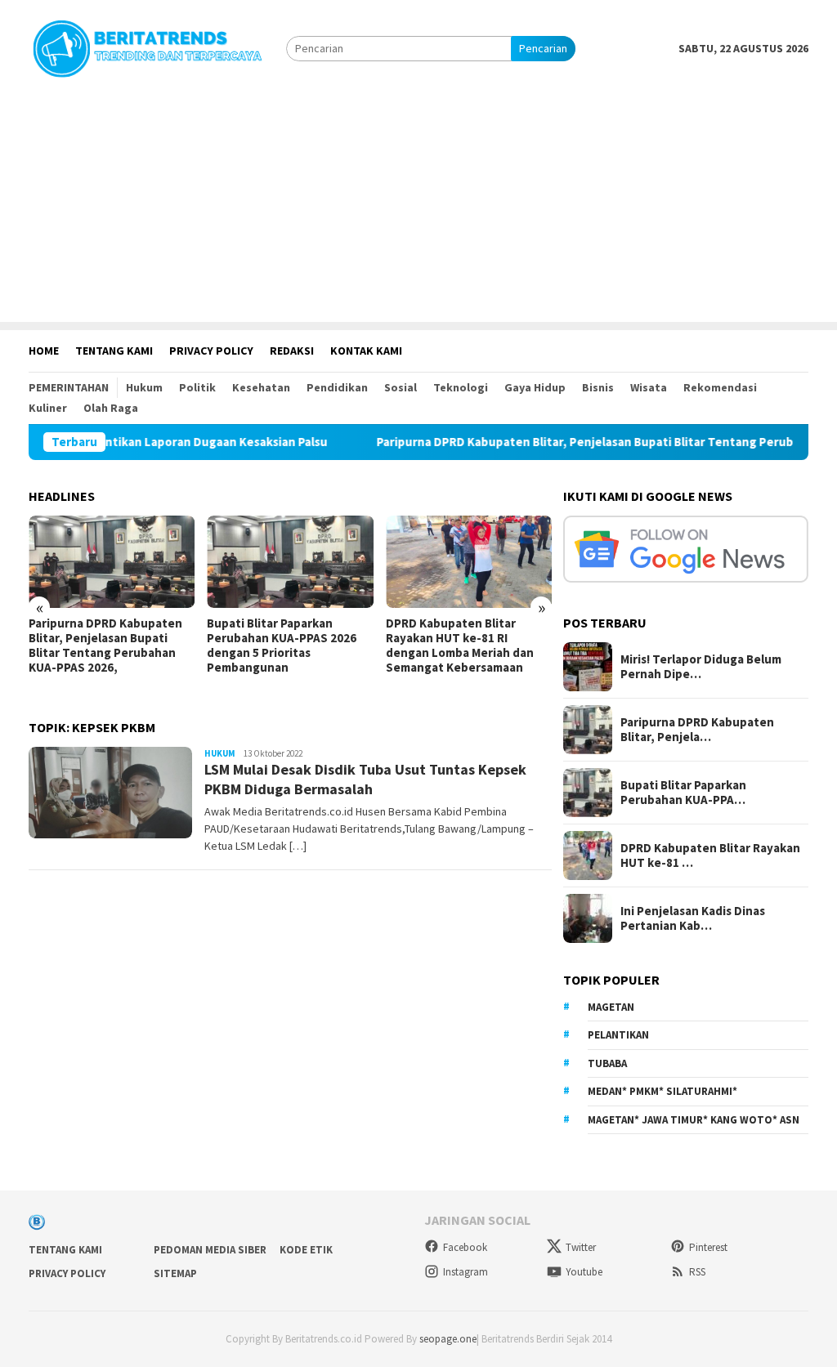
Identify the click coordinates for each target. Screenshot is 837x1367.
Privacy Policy (67, 1273)
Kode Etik (306, 1250)
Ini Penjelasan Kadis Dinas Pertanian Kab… (692, 918)
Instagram (465, 1272)
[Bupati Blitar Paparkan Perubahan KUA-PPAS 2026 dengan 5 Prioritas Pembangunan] (290, 562)
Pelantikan (618, 1035)
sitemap (175, 1273)
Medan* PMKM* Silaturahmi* (662, 1091)
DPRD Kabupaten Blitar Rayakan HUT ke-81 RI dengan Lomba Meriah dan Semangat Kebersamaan (460, 645)
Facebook (465, 1247)
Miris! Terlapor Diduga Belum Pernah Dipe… (700, 666)
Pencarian (543, 48)
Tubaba (607, 1063)
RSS (697, 1272)
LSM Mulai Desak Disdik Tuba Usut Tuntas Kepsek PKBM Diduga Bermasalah (365, 778)
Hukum (219, 753)
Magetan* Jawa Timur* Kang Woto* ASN (693, 1120)
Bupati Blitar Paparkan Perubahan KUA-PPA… (683, 792)
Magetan (611, 1007)
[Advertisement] (418, 207)
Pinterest (708, 1247)
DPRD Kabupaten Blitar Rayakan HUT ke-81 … (710, 855)
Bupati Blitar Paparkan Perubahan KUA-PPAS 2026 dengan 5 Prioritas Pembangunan (281, 645)
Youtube (584, 1272)
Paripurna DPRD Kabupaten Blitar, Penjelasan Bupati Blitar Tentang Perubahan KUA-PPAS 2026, (105, 645)
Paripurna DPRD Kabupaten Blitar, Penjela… (697, 729)
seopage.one (448, 1339)
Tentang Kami (65, 1250)
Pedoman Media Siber (210, 1250)
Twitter (581, 1247)
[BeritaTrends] (147, 46)
